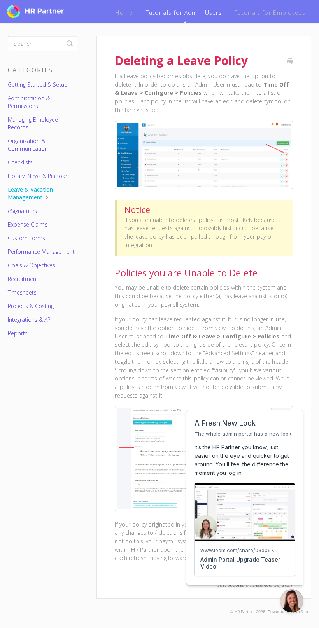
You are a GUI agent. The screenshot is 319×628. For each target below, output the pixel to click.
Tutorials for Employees (270, 12)
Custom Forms (26, 238)
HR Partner (244, 611)
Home (124, 12)
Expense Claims (27, 224)
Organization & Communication (28, 144)
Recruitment (23, 279)
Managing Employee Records (33, 123)
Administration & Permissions (29, 102)
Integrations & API (30, 319)
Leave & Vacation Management (30, 193)
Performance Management (41, 251)
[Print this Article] (290, 62)
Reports (18, 333)
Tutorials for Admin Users (184, 12)
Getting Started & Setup (38, 84)
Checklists (20, 162)
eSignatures (22, 211)
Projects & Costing (31, 306)
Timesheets (22, 292)
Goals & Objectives (31, 265)
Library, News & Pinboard (39, 176)
